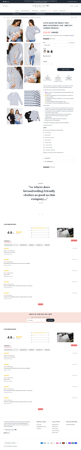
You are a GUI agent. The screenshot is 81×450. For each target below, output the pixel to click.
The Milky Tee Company (12, 446)
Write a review (74, 240)
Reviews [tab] (7, 241)
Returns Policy (55, 426)
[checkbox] (47, 245)
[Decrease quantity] (44, 64)
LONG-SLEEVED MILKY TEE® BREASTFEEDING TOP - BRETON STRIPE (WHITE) (26, 17)
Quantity (45, 61)
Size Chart (48, 56)
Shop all (17, 10)
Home (4, 17)
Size (44, 42)
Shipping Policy (55, 424)
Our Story (55, 10)
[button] (40, 228)
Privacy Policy (55, 428)
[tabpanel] (40, 275)
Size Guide (39, 424)
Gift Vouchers (43, 10)
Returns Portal (63, 10)
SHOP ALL (8, 17)
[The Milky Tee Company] (40, 6)
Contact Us (39, 428)
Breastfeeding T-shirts (41, 426)
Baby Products (35, 10)
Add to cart (65, 69)
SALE (50, 10)
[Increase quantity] (51, 64)
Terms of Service (55, 430)
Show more (40, 304)
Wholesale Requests (70, 424)
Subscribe (50, 320)
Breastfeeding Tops (25, 10)
